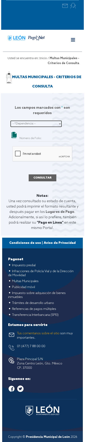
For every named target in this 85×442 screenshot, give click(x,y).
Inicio (43, 58)
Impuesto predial (24, 265)
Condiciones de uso (25, 243)
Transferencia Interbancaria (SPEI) (35, 315)
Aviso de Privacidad (60, 243)
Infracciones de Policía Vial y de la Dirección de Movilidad (41, 273)
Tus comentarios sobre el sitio (38, 333)
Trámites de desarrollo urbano (33, 303)
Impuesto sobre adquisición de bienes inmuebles (37, 295)
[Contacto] (65, 6)
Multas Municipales (25, 281)
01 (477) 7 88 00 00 (31, 346)
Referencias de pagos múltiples (34, 309)
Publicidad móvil (23, 287)
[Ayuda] (73, 6)
